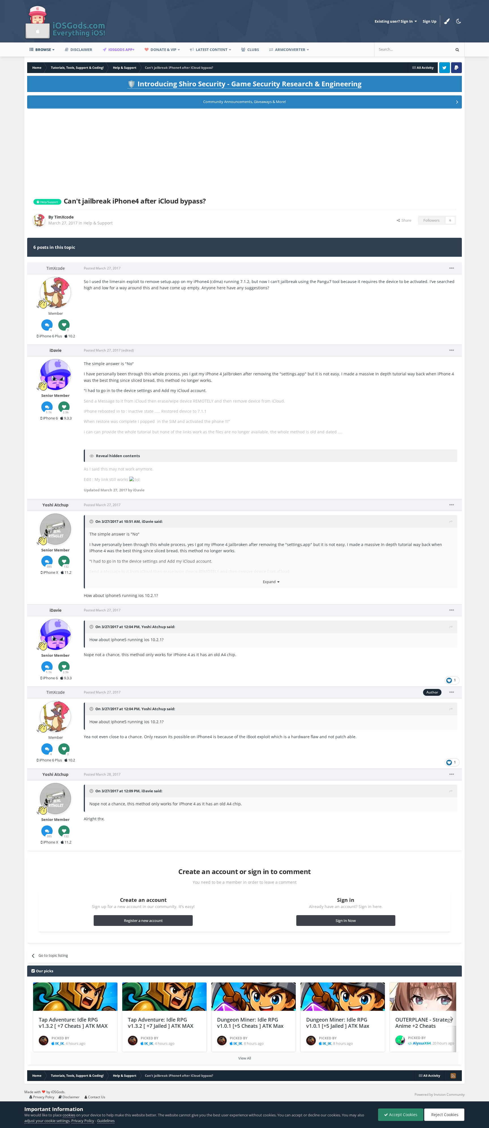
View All (244, 1058)
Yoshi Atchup (153, 626)
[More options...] (451, 268)
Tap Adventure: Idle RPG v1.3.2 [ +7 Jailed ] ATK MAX (160, 1022)
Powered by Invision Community (440, 1094)
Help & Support (98, 223)
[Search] (457, 49)
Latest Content (211, 49)
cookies (69, 1115)
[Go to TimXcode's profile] (39, 220)
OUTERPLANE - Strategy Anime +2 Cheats (424, 1022)
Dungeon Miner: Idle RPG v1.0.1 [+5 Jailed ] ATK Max (337, 1022)
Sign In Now (346, 920)
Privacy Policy (43, 1097)
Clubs (252, 49)
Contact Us (96, 1097)
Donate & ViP (163, 49)
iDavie (147, 521)
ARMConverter (289, 49)
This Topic (434, 49)
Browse (43, 49)
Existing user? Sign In (395, 21)
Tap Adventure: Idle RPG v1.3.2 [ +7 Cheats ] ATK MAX (73, 1022)
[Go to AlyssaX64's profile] (400, 1040)
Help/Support (48, 202)
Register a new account (143, 920)
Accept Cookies (402, 1114)
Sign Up (429, 21)
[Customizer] (447, 21)
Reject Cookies (444, 1114)
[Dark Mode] (459, 21)
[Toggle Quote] (92, 521)
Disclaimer (81, 49)
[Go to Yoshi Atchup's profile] (55, 529)
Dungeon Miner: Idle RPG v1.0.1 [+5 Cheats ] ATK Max (250, 1022)
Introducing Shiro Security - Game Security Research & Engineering (244, 83)
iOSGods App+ (121, 49)
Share (405, 220)
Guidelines (106, 1120)
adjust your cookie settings (47, 1120)
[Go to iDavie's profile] (55, 374)
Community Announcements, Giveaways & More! (244, 101)
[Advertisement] (244, 151)
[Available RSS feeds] (453, 1075)
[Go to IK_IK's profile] (43, 1040)
